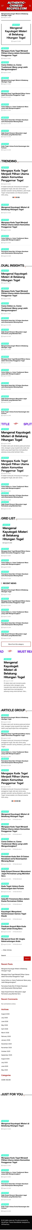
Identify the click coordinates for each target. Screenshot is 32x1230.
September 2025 (6, 1055)
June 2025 (4, 1066)
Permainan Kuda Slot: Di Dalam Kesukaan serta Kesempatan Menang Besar (14, 120)
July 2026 (4, 1018)
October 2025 (5, 1051)
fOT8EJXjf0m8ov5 (17, 819)
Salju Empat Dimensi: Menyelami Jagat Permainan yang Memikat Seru (14, 134)
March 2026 (5, 1032)
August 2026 (5, 1014)
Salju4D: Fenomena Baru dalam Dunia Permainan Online (15, 900)
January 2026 (5, 1040)
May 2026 (4, 1025)
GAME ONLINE (16, 24)
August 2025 (5, 1059)
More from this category (16, 644)
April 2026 (4, 1029)
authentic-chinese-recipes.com (17, 5)
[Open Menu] (2, 6)
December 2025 (6, 1044)
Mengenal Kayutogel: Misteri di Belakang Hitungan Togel (14, 14)
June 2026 (4, 1021)
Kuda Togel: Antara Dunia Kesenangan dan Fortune (15, 147)
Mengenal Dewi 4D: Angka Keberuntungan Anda (13, 940)
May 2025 (4, 1070)
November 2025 (6, 1047)
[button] (13, 197)
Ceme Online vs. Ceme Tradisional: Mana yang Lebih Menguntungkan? (14, 67)
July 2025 (4, 1062)
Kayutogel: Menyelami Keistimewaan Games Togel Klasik (13, 913)
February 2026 (6, 1036)
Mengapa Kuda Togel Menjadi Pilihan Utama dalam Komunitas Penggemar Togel (15, 53)
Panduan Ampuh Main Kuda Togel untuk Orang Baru (13, 927)
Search (3, 955)
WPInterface (5, 1224)
